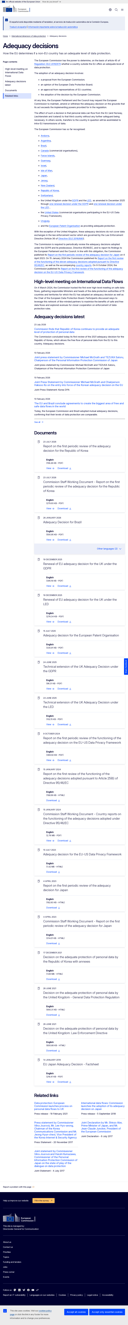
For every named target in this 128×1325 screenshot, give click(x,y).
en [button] (110, 9)
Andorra (45, 135)
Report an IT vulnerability (14, 1295)
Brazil (43, 145)
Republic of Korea (50, 190)
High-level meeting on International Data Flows (16, 72)
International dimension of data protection (29, 36)
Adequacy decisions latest (15, 83)
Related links (11, 96)
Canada (45, 150)
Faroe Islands (48, 155)
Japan (44, 175)
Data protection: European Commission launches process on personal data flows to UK (53, 1106)
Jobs (5, 1267)
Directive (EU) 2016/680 (70, 238)
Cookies (62, 1295)
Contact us (8, 1247)
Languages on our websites (42, 1295)
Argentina (46, 140)
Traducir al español (18, 27)
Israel (43, 165)
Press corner (8, 1272)
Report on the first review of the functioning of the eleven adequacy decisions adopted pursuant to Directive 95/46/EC (79, 262)
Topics (6, 1257)
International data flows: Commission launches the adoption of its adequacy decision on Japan (103, 1106)
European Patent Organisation (64, 226)
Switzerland (47, 195)
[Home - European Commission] (18, 8)
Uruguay (45, 221)
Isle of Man (46, 170)
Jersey (44, 180)
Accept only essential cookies (107, 1312)
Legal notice (92, 1295)
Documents (11, 90)
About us (7, 1242)
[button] (50, 468)
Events (6, 1277)
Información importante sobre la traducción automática (53, 27)
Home (5, 36)
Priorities (7, 1252)
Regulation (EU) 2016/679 (47, 64)
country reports (84, 265)
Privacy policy (76, 1295)
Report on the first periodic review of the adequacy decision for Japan (84, 254)
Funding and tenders (12, 1262)
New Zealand (47, 185)
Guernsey (45, 160)
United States (52, 212)
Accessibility (107, 1295)
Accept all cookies (76, 1312)
